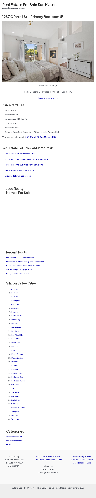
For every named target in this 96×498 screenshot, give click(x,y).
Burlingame (15, 301)
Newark (14, 362)
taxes (8, 444)
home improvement (14, 437)
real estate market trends (16, 441)
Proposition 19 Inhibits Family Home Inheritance (25, 262)
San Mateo (15, 396)
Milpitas (14, 350)
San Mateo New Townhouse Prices (20, 258)
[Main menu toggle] (91, 6)
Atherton (14, 289)
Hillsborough (16, 327)
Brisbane (14, 297)
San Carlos (15, 389)
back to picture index (48, 98)
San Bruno (15, 385)
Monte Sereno (17, 354)
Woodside (15, 419)
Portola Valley (16, 373)
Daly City (14, 312)
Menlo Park (15, 343)
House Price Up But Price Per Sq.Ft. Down (23, 266)
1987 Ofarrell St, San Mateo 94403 (40, 137)
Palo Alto (14, 369)
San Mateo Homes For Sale (48, 456)
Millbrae (14, 346)
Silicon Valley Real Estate (82, 459)
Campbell (15, 304)
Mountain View (17, 358)
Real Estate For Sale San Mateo (29, 4)
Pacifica (14, 366)
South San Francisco (19, 408)
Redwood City (17, 377)
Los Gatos (15, 339)
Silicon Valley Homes (82, 456)
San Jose (15, 392)
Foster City (15, 320)
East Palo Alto (16, 316)
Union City (15, 415)
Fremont (14, 323)
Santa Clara (15, 400)
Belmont (14, 293)
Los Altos (15, 331)
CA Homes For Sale (82, 463)
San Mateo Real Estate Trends (48, 459)
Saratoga (14, 404)
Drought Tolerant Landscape (17, 273)
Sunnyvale (15, 411)
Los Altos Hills (17, 335)
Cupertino (15, 308)
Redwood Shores (18, 381)
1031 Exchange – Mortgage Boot (19, 270)
